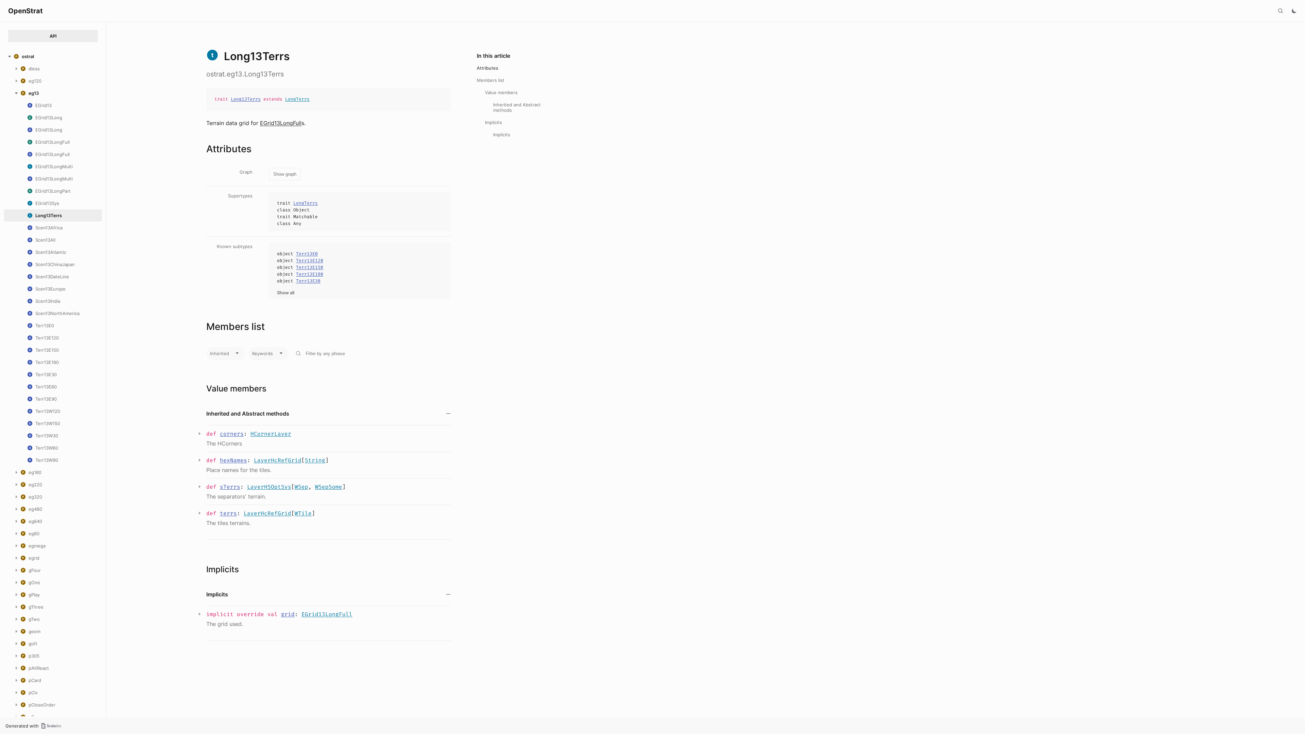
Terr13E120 (309, 260)
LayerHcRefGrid (277, 460)
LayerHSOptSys (269, 486)
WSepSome (328, 486)
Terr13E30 (308, 281)
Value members (501, 92)
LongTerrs (297, 99)
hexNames (233, 460)
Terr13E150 (309, 267)
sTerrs (230, 486)
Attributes (487, 68)
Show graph (284, 174)
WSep (301, 486)
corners (232, 433)
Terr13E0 (307, 254)
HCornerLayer (270, 433)
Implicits (493, 122)
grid (288, 614)
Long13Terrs (246, 99)
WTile (303, 513)
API (53, 36)
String (315, 460)
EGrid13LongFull (280, 123)
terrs (228, 513)
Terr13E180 (309, 274)
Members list (490, 80)
